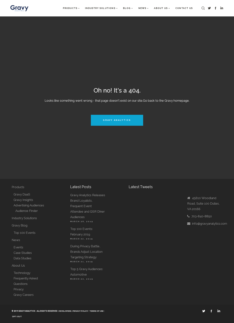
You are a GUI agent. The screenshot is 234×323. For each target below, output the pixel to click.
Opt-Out (17, 317)
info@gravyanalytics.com (209, 223)
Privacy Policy (80, 311)
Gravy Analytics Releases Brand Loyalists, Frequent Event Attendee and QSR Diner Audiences (87, 206)
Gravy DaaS (22, 194)
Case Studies (23, 253)
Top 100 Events (24, 232)
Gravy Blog (19, 225)
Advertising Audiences (29, 205)
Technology (22, 273)
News (16, 240)
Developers (65, 311)
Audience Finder (26, 211)
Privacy (19, 289)
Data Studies (22, 258)
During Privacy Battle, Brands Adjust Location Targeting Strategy (86, 251)
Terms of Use (96, 311)
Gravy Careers (24, 295)
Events (18, 247)
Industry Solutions (24, 218)
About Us (18, 265)
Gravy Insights (23, 200)
